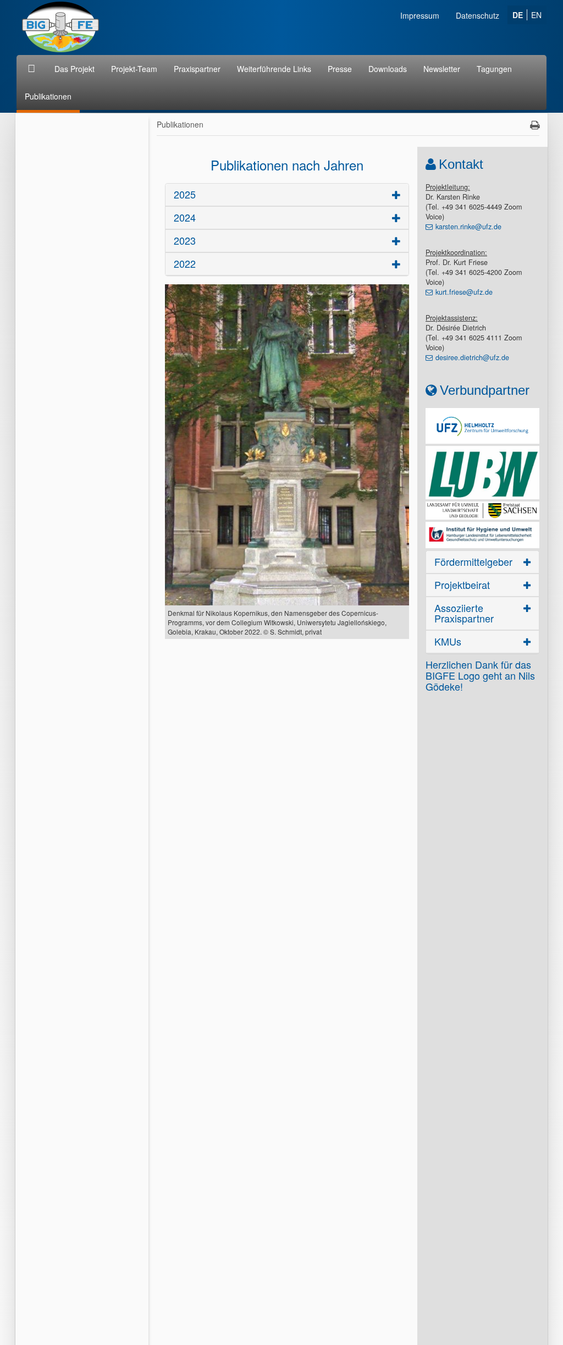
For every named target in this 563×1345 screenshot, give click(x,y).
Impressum (419, 15)
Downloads (387, 68)
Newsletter (441, 68)
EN (536, 14)
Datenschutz (477, 15)
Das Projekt (74, 68)
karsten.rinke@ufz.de (468, 226)
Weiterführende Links (274, 68)
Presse (340, 68)
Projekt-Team (134, 68)
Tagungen (494, 68)
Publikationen (48, 96)
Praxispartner (197, 68)
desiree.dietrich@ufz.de (472, 357)
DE (517, 14)
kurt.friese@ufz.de (464, 292)
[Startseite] (32, 68)
